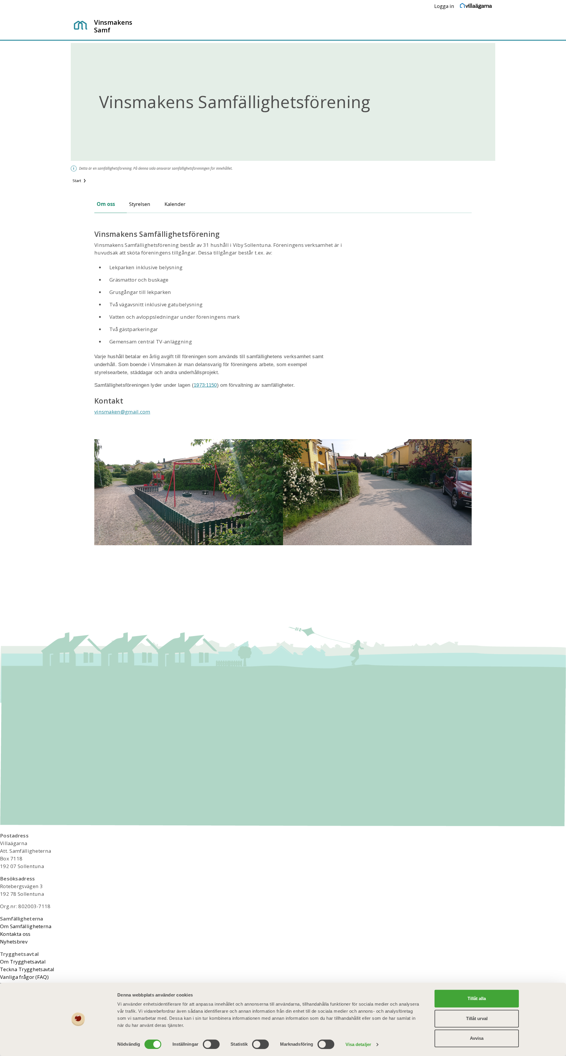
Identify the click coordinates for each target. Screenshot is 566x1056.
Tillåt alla (477, 998)
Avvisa (476, 1038)
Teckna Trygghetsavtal (27, 969)
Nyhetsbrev (13, 941)
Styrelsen (139, 204)
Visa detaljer (358, 1044)
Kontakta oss (15, 934)
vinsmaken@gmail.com (122, 411)
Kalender (174, 204)
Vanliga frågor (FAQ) (24, 977)
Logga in (444, 6)
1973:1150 (205, 385)
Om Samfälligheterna (26, 926)
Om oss (106, 204)
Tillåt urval (477, 1018)
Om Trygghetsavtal (23, 961)
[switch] (211, 1044)
